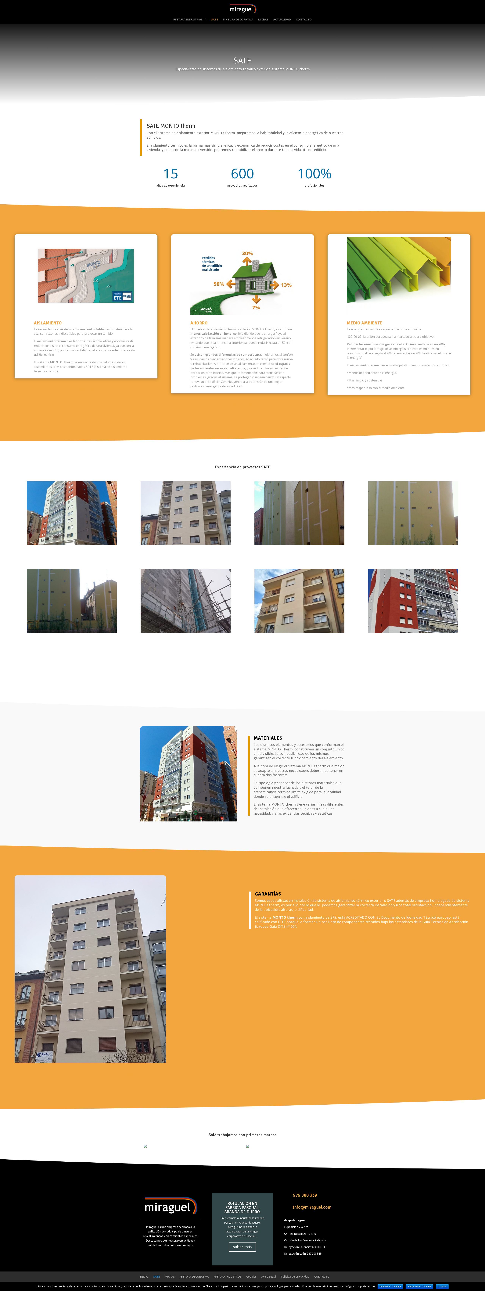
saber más (242, 1246)
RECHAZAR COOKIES (419, 1286)
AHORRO (199, 323)
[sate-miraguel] (299, 544)
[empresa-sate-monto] (413, 632)
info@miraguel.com (312, 1207)
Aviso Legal (268, 1276)
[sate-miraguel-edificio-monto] (299, 632)
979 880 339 (305, 1195)
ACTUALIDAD (282, 19)
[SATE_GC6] (186, 632)
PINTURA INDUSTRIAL (188, 19)
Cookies (251, 1276)
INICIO (144, 1276)
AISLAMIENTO (48, 323)
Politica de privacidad (295, 1276)
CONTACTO (304, 19)
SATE (214, 19)
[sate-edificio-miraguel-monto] (72, 544)
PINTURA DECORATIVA (238, 19)
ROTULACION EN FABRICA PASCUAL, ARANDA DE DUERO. (242, 1207)
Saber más (86, 389)
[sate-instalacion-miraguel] (72, 632)
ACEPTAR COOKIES (390, 1286)
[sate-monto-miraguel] (186, 544)
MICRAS (263, 19)
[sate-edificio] (413, 544)
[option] (191, 1148)
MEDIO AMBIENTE (364, 323)
